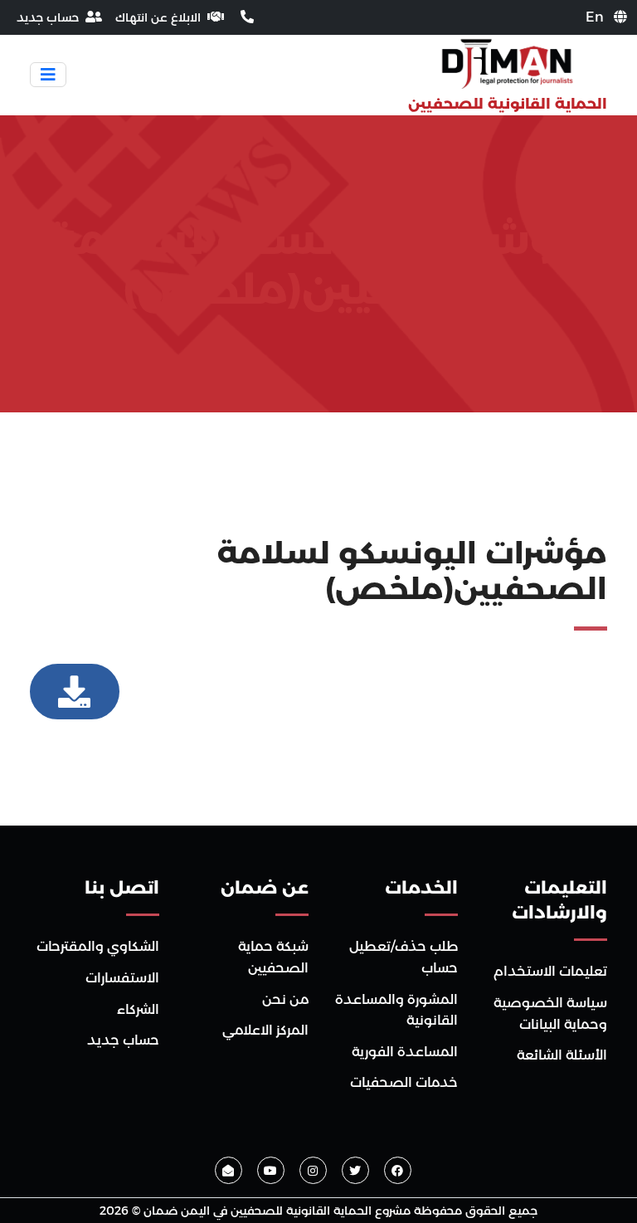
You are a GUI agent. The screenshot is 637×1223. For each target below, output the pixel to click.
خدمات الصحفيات (404, 1082)
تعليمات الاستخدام (550, 971)
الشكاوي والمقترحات (97, 946)
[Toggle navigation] (48, 74)
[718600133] (245, 17)
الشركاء (138, 1009)
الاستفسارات (122, 978)
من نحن (285, 999)
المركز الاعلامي (265, 1030)
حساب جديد (123, 1040)
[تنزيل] (74, 692)
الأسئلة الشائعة (562, 1055)
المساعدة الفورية (405, 1052)
